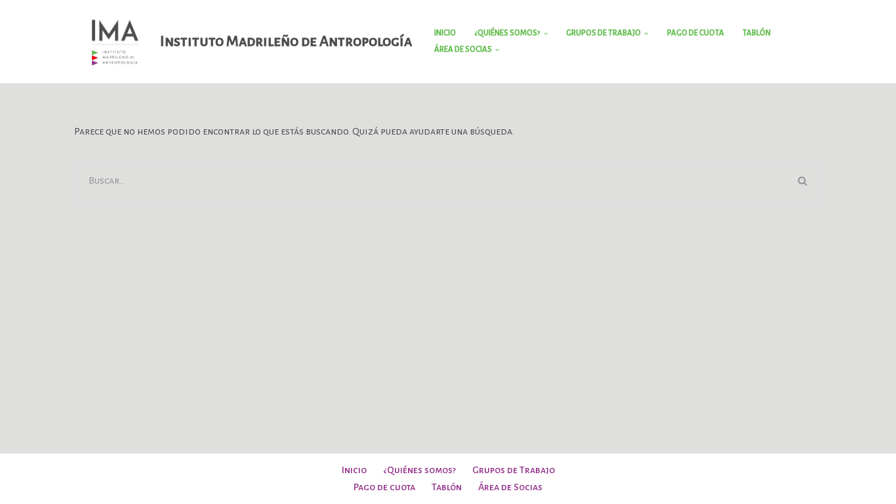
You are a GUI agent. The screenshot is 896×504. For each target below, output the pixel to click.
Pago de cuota (695, 33)
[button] (546, 33)
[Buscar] (803, 180)
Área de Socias (510, 487)
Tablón (757, 33)
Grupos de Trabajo (513, 470)
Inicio (445, 33)
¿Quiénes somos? (419, 470)
